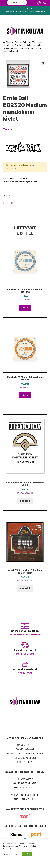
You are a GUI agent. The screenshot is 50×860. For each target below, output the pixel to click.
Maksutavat (25, 673)
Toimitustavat (25, 749)
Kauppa (18, 42)
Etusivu (9, 42)
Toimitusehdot (25, 654)
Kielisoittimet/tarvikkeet (14, 45)
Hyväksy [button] (26, 854)
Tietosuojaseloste (25, 758)
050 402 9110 (28, 787)
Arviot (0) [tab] (8, 203)
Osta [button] (25, 307)
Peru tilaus (25, 762)
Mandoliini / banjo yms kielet (23, 181)
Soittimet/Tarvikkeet (32, 42)
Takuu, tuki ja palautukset (25, 634)
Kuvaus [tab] (6, 195)
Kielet (29, 45)
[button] (43, 63)
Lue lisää (25, 501)
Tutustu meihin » (25, 799)
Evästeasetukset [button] (12, 854)
